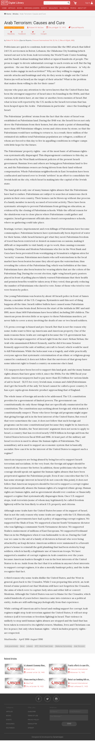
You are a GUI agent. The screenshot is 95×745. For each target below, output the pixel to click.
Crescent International (78, 669)
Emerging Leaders (31, 8)
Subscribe (32, 711)
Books (19, 8)
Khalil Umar (30, 669)
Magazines (53, 8)
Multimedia (64, 8)
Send (69, 724)
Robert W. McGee (36, 27)
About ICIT (82, 8)
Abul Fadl (29, 683)
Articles (11, 8)
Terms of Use (33, 715)
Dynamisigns (58, 737)
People (73, 8)
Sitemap (31, 728)
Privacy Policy (33, 720)
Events (44, 8)
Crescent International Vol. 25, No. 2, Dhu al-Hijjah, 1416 (53, 40)
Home (4, 8)
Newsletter (32, 724)
